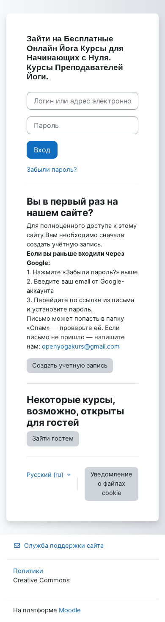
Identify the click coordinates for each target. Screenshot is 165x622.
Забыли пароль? (52, 169)
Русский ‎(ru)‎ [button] (46, 475)
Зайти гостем (53, 438)
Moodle (70, 610)
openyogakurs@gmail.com (81, 346)
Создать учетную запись (69, 365)
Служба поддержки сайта (64, 545)
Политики (28, 571)
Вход (42, 150)
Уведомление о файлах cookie (111, 484)
